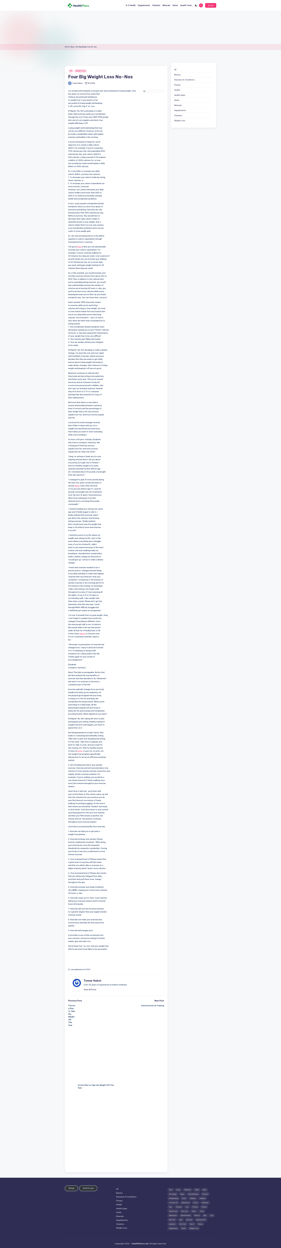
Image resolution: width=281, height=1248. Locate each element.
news (79, 247)
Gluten (204, 1207)
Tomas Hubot (92, 980)
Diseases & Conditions (184, 80)
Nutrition (172, 1220)
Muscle (197, 1215)
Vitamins (178, 115)
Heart (194, 1211)
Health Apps (179, 95)
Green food (173, 1211)
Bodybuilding (173, 1198)
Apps (182, 1194)
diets (77, 486)
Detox (196, 1202)
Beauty (177, 74)
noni (211, 1215)
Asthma (205, 1194)
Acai (170, 1190)
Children (202, 1198)
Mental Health (185, 1215)
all (71, 71)
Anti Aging (172, 1194)
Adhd (197, 1190)
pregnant (172, 1224)
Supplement (173, 1228)
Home (67, 47)
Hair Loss (184, 1211)
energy (82, 634)
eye (187, 1207)
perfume (189, 1220)
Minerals (178, 105)
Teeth (183, 1228)
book (184, 1198)
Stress (200, 1224)
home (79, 751)
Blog (72, 47)
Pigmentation (201, 1220)
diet (170, 1207)
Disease (179, 1207)
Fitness (177, 85)
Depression (185, 1202)
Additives (187, 1190)
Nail (205, 1215)
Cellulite (193, 1198)
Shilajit (71, 1188)
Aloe (204, 1190)
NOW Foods (88, 1188)
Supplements (180, 110)
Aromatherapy (193, 1194)
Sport (192, 1224)
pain (180, 1220)
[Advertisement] (140, 27)
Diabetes (205, 1202)
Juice (202, 1211)
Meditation (173, 1215)
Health (177, 90)
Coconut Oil (173, 1202)
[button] (210, 5)
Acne (178, 1190)
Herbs (176, 100)
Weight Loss (80, 71)
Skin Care (182, 1224)
